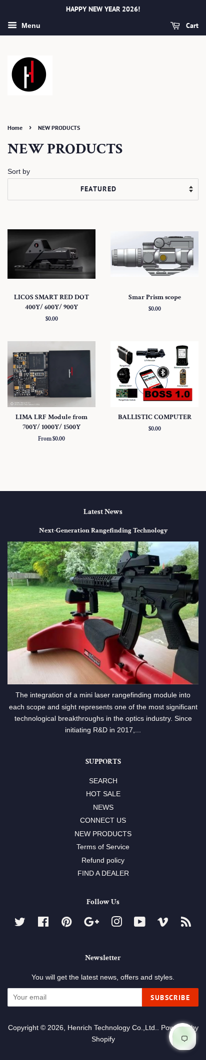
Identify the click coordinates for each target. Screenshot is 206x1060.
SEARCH (103, 781)
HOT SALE (103, 794)
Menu (30, 25)
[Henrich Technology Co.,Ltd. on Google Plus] (91, 924)
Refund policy (103, 860)
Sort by (19, 171)
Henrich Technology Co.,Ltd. (112, 1028)
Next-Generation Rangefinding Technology (103, 530)
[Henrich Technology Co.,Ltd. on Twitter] (20, 924)
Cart (191, 25)
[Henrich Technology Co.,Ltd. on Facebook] (43, 924)
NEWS (103, 807)
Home (15, 127)
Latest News (103, 512)
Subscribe (170, 997)
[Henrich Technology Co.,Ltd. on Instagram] (116, 924)
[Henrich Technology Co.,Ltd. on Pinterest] (66, 924)
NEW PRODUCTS (103, 834)
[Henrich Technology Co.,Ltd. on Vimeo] (163, 924)
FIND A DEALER (103, 873)
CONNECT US (103, 820)
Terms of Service (103, 847)
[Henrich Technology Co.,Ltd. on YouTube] (140, 924)
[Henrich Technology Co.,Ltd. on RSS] (186, 924)
